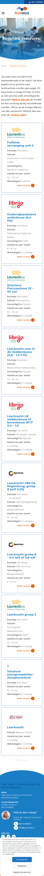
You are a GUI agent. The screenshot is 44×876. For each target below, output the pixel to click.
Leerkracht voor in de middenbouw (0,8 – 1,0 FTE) (21, 352)
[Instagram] (8, 836)
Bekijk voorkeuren (22, 872)
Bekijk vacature (25, 185)
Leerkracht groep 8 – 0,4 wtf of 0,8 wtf (21, 556)
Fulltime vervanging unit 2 (20, 144)
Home (3, 66)
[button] (3, 13)
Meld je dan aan (21, 99)
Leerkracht (15, 727)
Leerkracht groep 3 (21, 614)
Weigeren (22, 866)
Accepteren (22, 859)
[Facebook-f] (3, 836)
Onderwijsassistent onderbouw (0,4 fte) (21, 217)
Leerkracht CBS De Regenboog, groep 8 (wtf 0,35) (21, 486)
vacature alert (18, 115)
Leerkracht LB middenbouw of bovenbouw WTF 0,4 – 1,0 (20, 421)
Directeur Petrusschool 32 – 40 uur (20, 288)
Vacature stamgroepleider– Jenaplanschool (20, 674)
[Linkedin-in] (14, 836)
